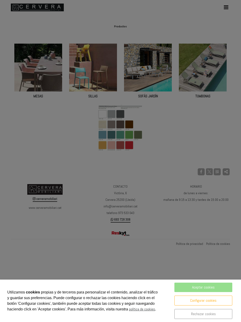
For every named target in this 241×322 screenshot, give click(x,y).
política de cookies (142, 309)
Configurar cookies (203, 300)
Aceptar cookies (203, 287)
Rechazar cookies (203, 313)
